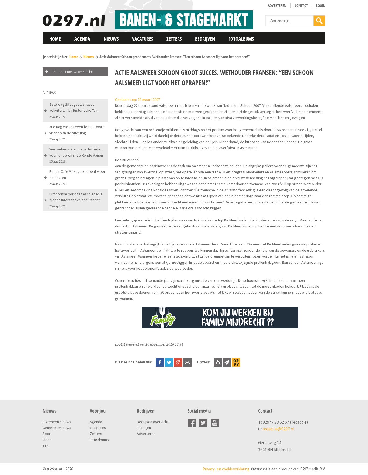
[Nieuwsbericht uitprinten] (218, 362)
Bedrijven (205, 39)
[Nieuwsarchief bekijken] (236, 362)
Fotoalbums (241, 39)
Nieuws (111, 39)
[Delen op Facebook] (160, 362)
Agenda (82, 39)
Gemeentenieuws (57, 427)
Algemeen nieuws (57, 421)
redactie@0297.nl (278, 428)
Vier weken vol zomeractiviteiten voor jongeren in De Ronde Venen (76, 155)
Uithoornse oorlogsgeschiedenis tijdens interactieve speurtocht (75, 200)
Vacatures (142, 39)
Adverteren (277, 5)
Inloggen (144, 427)
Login (320, 5)
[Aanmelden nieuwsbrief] (227, 362)
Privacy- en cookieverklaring (226, 469)
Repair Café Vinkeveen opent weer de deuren (77, 177)
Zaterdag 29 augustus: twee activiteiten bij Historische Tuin (73, 110)
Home (55, 39)
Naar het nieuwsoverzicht (72, 71)
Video (47, 439)
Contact (301, 5)
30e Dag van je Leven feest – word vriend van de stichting (77, 132)
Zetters (174, 39)
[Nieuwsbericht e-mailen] (187, 362)
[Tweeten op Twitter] (169, 362)
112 (45, 445)
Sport (47, 433)
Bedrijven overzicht (152, 421)
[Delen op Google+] (178, 362)
